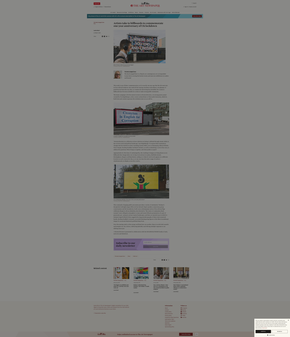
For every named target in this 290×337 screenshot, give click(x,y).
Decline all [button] (279, 331)
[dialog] (272, 328)
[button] (272, 335)
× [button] (288, 320)
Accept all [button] (263, 331)
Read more (264, 328)
